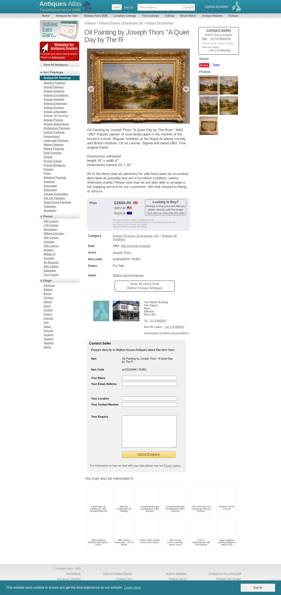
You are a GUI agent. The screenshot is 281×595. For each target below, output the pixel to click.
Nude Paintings (53, 152)
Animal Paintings (54, 86)
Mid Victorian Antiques (136, 246)
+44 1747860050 (174, 326)
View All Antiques (55, 64)
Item (94, 358)
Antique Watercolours (56, 124)
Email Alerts (188, 15)
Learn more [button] (132, 587)
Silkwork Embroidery (56, 194)
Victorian (49, 258)
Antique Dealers (212, 15)
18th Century (51, 237)
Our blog (76, 578)
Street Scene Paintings (57, 202)
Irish (46, 322)
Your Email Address (104, 383)
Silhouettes (50, 189)
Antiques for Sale (67, 15)
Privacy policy (172, 465)
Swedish (49, 343)
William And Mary (54, 233)
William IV (50, 254)
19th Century (51, 245)
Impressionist (52, 136)
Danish (48, 301)
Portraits (49, 169)
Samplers (49, 181)
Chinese (48, 297)
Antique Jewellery (176, 573)
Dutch (47, 305)
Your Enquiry (99, 416)
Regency (49, 250)
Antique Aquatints (54, 91)
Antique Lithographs (55, 111)
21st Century (51, 274)
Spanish (48, 338)
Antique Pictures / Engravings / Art (136, 236)
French (48, 314)
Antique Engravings (55, 103)
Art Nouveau (51, 262)
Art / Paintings (53, 72)
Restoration (50, 229)
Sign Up (128, 7)
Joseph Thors (122, 252)
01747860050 (158, 320)
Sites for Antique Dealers (117, 573)
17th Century (51, 225)
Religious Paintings (55, 177)
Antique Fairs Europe (228, 578)
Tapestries (50, 206)
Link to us (63, 578)
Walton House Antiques (128, 275)
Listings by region (216, 6)
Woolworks (50, 210)
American (49, 285)
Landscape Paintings (56, 140)
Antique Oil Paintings (56, 115)
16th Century (51, 221)
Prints (47, 173)
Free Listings (150, 15)
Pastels (48, 156)
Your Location (100, 398)
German (48, 318)
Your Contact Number (104, 404)
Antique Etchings (54, 107)
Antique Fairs (124, 578)
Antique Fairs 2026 (96, 15)
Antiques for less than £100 (225, 573)
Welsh (47, 347)
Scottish (48, 334)
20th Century (51, 266)
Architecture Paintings (57, 128)
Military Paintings (54, 148)
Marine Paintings (54, 144)
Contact (233, 15)
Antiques (60, 3)
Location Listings (125, 15)
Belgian (48, 289)
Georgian (49, 241)
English (48, 310)
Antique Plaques (53, 119)
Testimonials (73, 573)
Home (46, 15)
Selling (169, 15)
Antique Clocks (178, 578)
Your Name (98, 378)
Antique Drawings (54, 99)
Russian (48, 330)
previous (90, 89)
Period (47, 216)
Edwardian (50, 270)
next (186, 89)
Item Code (97, 369)
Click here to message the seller (165, 212)
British (47, 293)
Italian (47, 326)
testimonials (58, 57)
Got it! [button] (257, 587)
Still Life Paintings (54, 198)
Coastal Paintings (54, 132)
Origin (47, 280)
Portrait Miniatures (54, 165)
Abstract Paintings (55, 82)
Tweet (216, 64)
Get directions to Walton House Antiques (166, 333)
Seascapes (50, 185)
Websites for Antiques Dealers (64, 46)
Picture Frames (53, 161)
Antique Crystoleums (56, 95)
